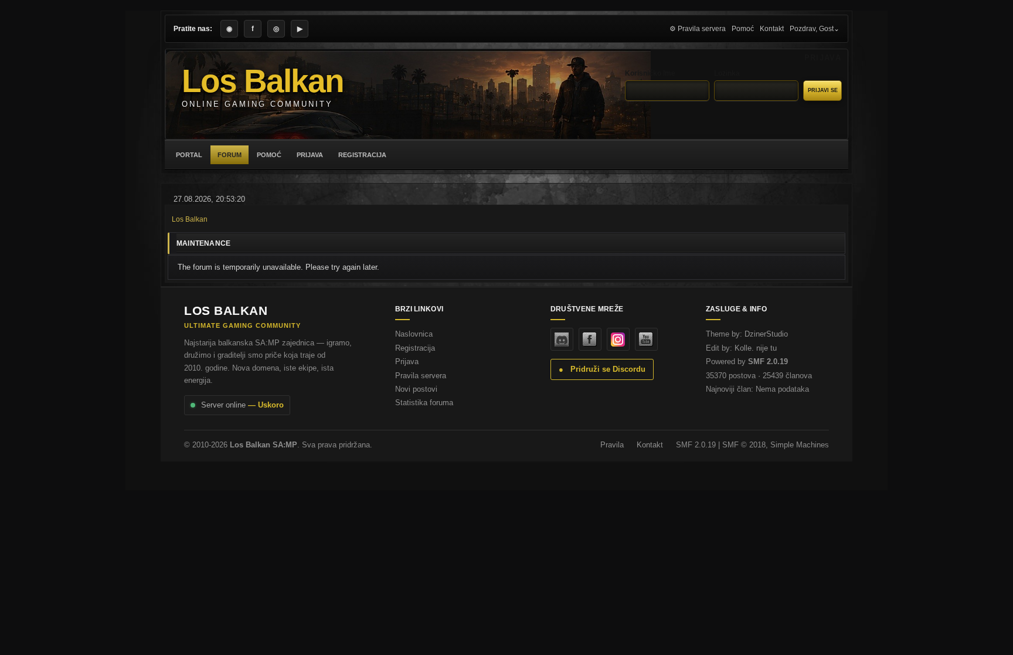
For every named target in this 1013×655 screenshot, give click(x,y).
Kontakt (772, 29)
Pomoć (743, 29)
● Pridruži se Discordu (602, 369)
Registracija (362, 154)
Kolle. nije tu (756, 348)
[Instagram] (618, 339)
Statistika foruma (424, 402)
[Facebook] (590, 339)
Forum (229, 154)
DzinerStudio (766, 334)
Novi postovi (416, 389)
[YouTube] (646, 339)
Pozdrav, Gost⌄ (814, 29)
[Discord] (561, 339)
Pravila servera (420, 375)
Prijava (310, 154)
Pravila (612, 444)
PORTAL (189, 154)
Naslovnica (414, 334)
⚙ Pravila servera (697, 29)
